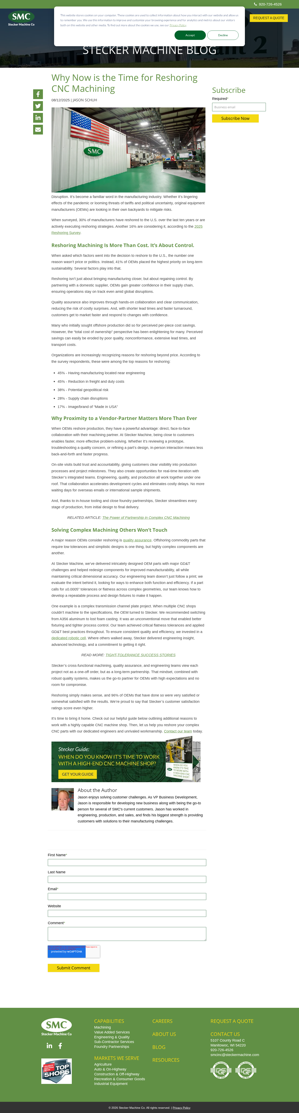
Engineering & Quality (112, 1036)
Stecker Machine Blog (150, 49)
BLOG (158, 1047)
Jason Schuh (85, 99)
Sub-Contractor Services (114, 1041)
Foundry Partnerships (111, 1046)
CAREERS (162, 1021)
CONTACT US (225, 1034)
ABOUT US (164, 1034)
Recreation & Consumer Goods (119, 1078)
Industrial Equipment (111, 1083)
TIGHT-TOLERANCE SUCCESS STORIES (141, 654)
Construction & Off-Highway (116, 1073)
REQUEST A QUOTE (268, 18)
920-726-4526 (270, 4)
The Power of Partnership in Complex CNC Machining (146, 517)
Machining (102, 1027)
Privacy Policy (178, 25)
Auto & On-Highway (110, 1069)
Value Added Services (112, 1032)
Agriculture (103, 1064)
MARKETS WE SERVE (116, 1058)
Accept (190, 35)
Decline (223, 35)
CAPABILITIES (109, 1021)
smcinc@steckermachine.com (235, 1054)
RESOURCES (165, 1059)
